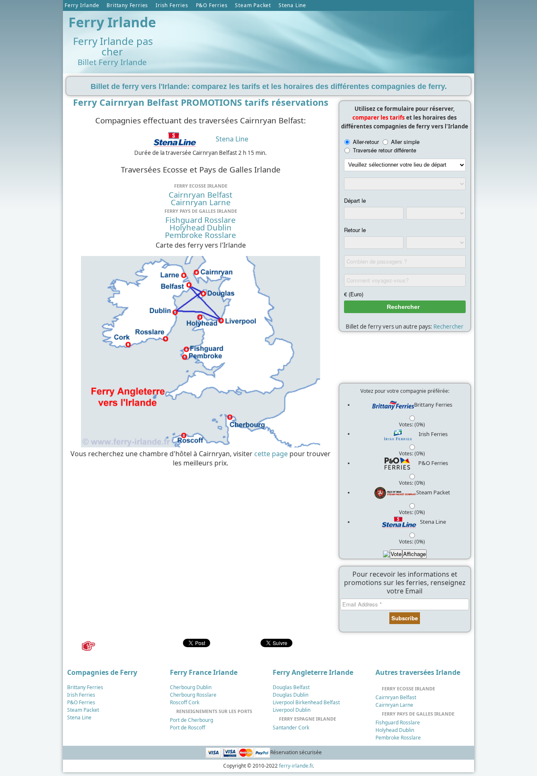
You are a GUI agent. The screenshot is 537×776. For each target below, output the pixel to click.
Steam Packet (253, 5)
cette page (271, 453)
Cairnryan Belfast (200, 195)
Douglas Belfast (291, 687)
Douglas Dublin (290, 694)
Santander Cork (291, 727)
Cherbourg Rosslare (193, 694)
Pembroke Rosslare (200, 235)
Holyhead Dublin (200, 227)
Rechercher (448, 326)
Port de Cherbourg (191, 720)
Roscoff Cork (184, 702)
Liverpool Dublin (291, 709)
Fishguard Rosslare (200, 220)
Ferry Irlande (82, 5)
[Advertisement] (318, 34)
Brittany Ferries (127, 5)
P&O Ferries (212, 5)
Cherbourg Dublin (190, 687)
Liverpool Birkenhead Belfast (306, 702)
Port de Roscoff (187, 727)
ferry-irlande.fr (296, 765)
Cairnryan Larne (201, 202)
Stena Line (292, 5)
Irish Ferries (172, 5)
